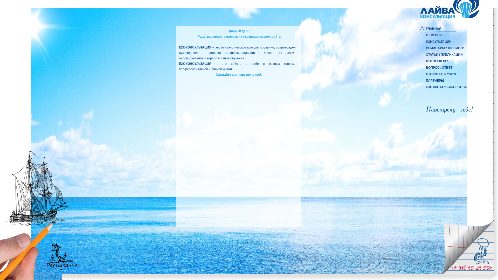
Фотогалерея (437, 61)
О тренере (435, 35)
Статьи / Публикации (444, 55)
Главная (433, 29)
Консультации (439, 42)
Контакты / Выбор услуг (447, 87)
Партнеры (435, 80)
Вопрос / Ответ (439, 67)
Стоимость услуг (441, 74)
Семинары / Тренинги (445, 48)
